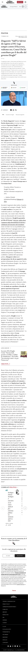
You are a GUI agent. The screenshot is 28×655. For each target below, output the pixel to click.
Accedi (8, 555)
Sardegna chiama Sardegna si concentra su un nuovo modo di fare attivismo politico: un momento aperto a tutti (11, 507)
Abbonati (20, 2)
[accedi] (25, 2)
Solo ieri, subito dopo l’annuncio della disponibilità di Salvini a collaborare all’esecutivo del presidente (13, 222)
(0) (10, 525)
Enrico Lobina (9, 523)
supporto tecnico (20, 584)
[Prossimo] (25, 508)
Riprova (14, 590)
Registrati (20, 555)
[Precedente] (3, 508)
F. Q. (2, 58)
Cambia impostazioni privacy (9, 606)
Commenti (5, 110)
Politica (4, 33)
